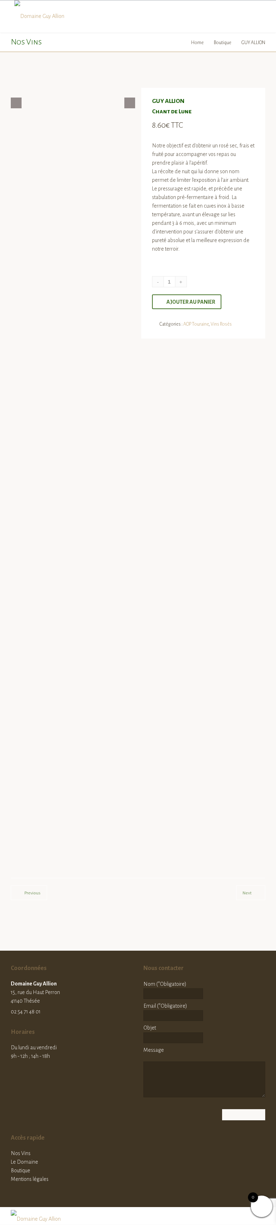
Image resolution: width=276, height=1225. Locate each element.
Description (66, 369)
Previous (32, 893)
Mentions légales (30, 1179)
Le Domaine (24, 1162)
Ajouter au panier (190, 302)
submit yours (161, 728)
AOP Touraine (196, 324)
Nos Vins (21, 1153)
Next (247, 893)
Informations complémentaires (129, 369)
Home (197, 42)
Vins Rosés (221, 324)
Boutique (223, 42)
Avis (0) (186, 369)
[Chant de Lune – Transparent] (22, 102)
